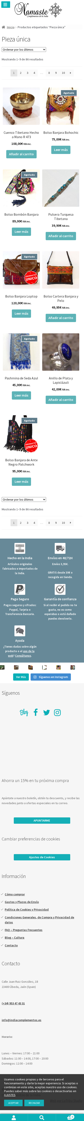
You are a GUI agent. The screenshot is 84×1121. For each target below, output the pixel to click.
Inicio (10, 27)
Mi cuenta (14, 1117)
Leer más (61, 149)
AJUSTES (10, 1095)
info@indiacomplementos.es (21, 1020)
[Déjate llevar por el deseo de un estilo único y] (72, 667)
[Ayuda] (20, 630)
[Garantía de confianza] (60, 589)
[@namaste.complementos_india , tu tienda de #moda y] (44, 667)
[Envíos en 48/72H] (60, 548)
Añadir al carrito (21, 154)
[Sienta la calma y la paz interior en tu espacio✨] (58, 667)
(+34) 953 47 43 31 (13, 1003)
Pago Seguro (20, 599)
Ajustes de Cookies (42, 857)
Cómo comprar (15, 894)
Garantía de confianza (60, 599)
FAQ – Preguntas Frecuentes (23, 930)
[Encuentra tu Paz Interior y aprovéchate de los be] (30, 667)
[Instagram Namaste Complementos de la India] (57, 712)
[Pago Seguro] (20, 589)
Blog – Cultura (14, 937)
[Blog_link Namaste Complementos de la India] (24, 713)
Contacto (11, 945)
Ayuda (19, 640)
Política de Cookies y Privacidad (27, 909)
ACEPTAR (13, 1102)
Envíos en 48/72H (60, 558)
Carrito (64, 1116)
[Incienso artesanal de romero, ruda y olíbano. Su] (2, 667)
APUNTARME (42, 820)
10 (63, 73)
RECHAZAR (34, 1102)
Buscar (42, 1117)
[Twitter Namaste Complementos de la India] (46, 712)
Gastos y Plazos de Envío (22, 902)
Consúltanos (23, 655)
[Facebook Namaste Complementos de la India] (36, 712)
